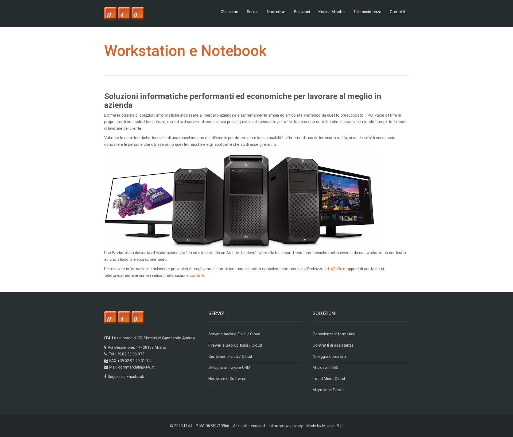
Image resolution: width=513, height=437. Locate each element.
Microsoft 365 (325, 367)
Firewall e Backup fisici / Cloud (235, 345)
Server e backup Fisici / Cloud (234, 334)
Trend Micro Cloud (329, 378)
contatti (197, 275)
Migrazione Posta (328, 390)
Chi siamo (229, 11)
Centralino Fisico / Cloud (230, 356)
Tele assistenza (367, 11)
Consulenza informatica (334, 334)
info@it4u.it (335, 268)
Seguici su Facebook (125, 376)
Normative (276, 11)
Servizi (252, 11)
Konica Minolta (331, 11)
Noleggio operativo (329, 356)
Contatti (397, 11)
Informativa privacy (286, 425)
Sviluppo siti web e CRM (229, 367)
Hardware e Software (227, 378)
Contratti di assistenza (333, 345)
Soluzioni (302, 11)
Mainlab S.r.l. (332, 425)
